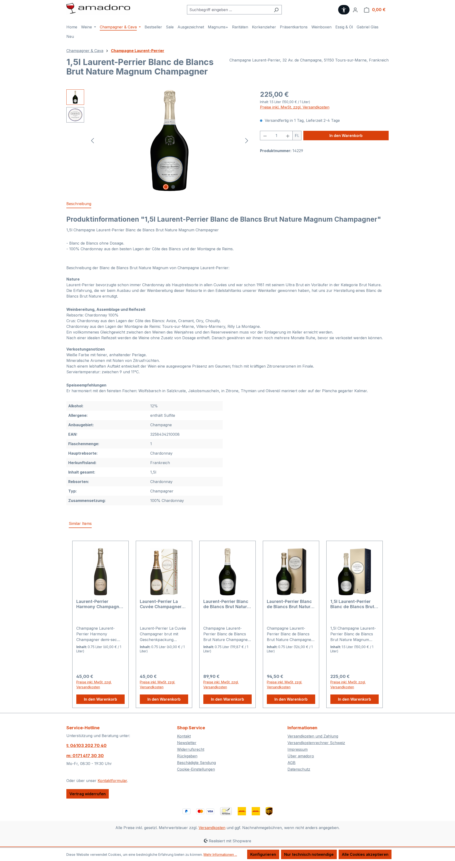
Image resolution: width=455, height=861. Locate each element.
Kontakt (184, 736)
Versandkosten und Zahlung (312, 736)
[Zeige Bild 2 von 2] (173, 187)
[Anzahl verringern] (265, 135)
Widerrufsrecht (190, 749)
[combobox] (229, 9)
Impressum (297, 749)
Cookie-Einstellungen (196, 769)
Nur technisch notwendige (309, 854)
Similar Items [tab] (80, 523)
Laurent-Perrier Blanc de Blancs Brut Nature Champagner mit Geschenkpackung (290, 604)
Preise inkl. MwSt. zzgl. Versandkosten (294, 107)
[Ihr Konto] (355, 9)
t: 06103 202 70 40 (86, 745)
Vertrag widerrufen (87, 793)
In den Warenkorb (346, 135)
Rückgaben (187, 756)
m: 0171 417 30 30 (85, 755)
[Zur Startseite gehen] (98, 9)
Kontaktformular (112, 780)
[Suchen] (276, 9)
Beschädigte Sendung (196, 762)
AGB (291, 762)
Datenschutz (298, 769)
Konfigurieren (263, 854)
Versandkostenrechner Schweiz (316, 742)
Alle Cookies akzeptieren (365, 854)
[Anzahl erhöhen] (288, 135)
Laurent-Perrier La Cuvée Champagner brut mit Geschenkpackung (161, 604)
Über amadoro (300, 756)
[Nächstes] (246, 140)
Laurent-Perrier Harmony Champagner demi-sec (99, 604)
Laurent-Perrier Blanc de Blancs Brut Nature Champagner (226, 604)
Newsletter (186, 742)
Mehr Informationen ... (220, 854)
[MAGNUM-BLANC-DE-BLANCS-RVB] (169, 140)
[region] (158, 140)
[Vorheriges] (92, 140)
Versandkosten (212, 827)
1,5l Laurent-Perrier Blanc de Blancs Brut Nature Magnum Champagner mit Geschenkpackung (352, 604)
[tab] (78, 204)
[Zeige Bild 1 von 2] (166, 187)
